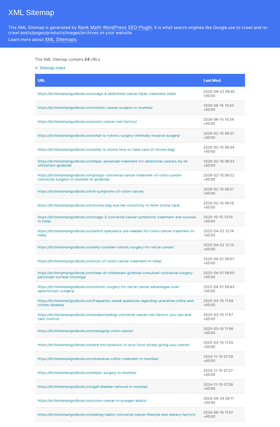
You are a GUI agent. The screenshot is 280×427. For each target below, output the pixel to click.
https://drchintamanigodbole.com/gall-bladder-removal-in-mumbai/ (93, 387)
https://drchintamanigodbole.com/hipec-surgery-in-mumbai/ (87, 373)
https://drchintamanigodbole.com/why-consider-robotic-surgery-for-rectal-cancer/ (106, 247)
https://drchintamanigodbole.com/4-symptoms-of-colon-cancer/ (91, 191)
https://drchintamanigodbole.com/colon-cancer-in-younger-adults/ (92, 401)
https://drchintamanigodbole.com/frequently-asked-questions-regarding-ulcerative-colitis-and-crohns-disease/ (116, 303)
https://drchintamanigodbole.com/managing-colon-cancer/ (85, 331)
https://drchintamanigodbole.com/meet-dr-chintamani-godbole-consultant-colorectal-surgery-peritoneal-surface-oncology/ (116, 275)
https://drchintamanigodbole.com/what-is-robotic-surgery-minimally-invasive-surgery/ (109, 135)
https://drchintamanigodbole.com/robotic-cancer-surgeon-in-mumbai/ (95, 108)
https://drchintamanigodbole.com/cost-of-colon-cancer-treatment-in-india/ (99, 261)
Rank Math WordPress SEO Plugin (115, 27)
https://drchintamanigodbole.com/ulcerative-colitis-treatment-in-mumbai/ (98, 359)
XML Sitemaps (61, 39)
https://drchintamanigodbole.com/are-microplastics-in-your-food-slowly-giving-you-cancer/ (114, 345)
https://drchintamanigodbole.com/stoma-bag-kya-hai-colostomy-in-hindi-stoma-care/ (109, 205)
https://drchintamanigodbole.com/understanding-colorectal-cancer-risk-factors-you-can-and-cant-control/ (115, 317)
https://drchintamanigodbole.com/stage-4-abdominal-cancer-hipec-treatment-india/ (107, 94)
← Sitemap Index (50, 67)
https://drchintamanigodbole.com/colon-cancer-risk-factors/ (87, 122)
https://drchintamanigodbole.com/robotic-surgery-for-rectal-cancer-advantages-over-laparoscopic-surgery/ (109, 289)
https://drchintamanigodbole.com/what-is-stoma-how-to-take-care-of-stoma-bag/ (106, 149)
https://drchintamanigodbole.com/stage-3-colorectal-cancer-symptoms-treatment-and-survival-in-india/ (117, 219)
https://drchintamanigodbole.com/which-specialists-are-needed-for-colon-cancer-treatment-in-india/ (116, 233)
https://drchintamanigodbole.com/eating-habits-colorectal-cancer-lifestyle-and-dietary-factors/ (117, 415)
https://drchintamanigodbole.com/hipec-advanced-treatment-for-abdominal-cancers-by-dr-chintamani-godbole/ (113, 163)
